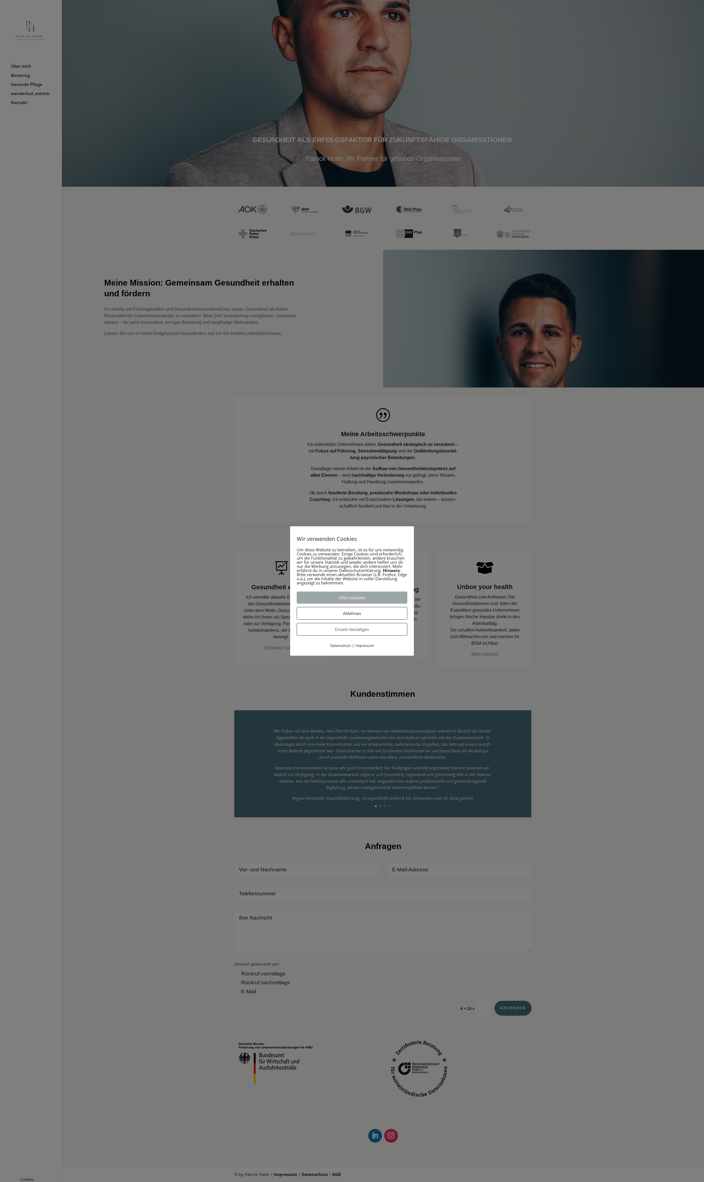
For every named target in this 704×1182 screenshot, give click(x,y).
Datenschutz (340, 645)
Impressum (364, 645)
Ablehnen (352, 613)
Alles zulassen (352, 597)
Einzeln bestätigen (352, 629)
